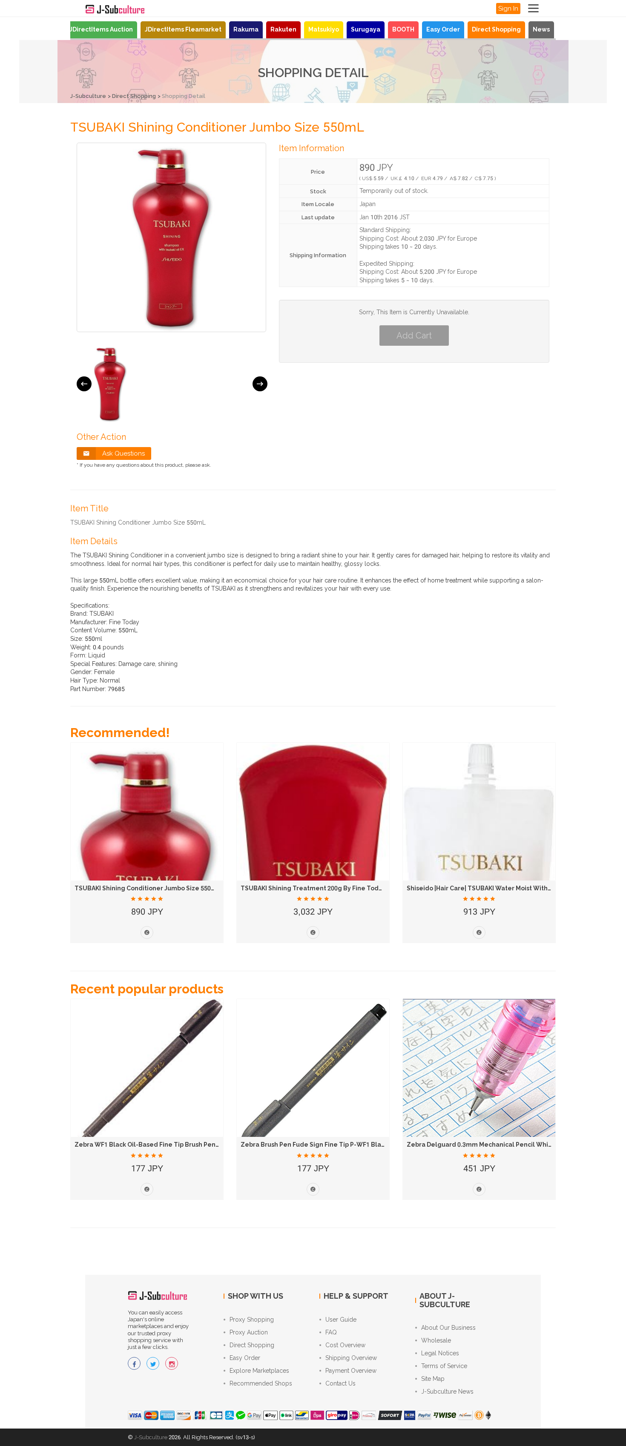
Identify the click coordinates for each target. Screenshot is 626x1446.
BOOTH (403, 29)
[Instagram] (171, 1363)
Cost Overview (345, 1345)
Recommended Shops (261, 1383)
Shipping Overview (351, 1357)
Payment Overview (350, 1370)
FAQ (331, 1332)
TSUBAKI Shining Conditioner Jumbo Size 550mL (148, 888)
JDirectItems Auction (101, 29)
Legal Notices (440, 1353)
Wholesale (436, 1340)
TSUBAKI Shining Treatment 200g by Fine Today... (316, 888)
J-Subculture (88, 96)
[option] (110, 384)
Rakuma (245, 29)
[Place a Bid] (147, 932)
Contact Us (340, 1383)
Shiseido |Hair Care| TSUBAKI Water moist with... (480, 888)
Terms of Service (444, 1366)
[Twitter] (152, 1363)
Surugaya (365, 29)
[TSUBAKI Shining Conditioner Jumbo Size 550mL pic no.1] (110, 383)
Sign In (508, 8)
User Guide (340, 1319)
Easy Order (443, 29)
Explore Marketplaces (259, 1370)
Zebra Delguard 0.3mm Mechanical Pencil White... (483, 1144)
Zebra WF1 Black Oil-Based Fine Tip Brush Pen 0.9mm (156, 1144)
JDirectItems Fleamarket (183, 29)
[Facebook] (134, 1363)
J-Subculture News (447, 1391)
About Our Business (448, 1327)
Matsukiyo (323, 29)
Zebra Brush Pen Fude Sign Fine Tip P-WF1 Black (314, 1144)
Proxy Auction (249, 1332)
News (541, 29)
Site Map (433, 1378)
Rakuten (283, 29)
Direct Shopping (496, 29)
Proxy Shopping (252, 1319)
